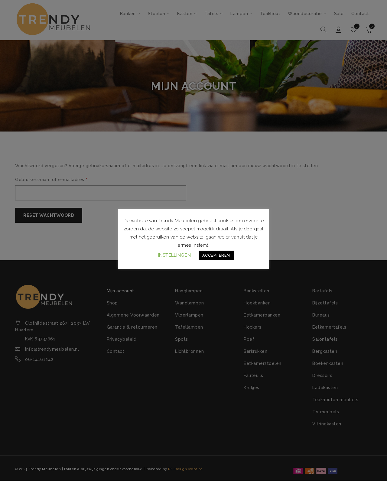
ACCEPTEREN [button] (216, 255)
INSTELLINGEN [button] (174, 255)
